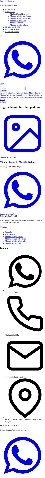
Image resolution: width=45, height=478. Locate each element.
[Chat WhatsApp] (22, 477)
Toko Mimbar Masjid (8, 5)
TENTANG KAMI (12, 27)
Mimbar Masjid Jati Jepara (20, 16)
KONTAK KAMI (12, 29)
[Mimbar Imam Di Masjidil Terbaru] (22, 133)
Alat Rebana (17, 93)
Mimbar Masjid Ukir (18, 20)
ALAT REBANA (12, 32)
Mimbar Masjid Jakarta (19, 25)
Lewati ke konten (7, 1)
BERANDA (10, 9)
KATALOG (10, 12)
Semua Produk (6, 93)
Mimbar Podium (16, 23)
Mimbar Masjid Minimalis (20, 18)
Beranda (3, 91)
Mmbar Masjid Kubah (19, 14)
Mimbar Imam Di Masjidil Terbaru (18, 162)
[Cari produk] (1, 36)
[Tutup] (1, 86)
